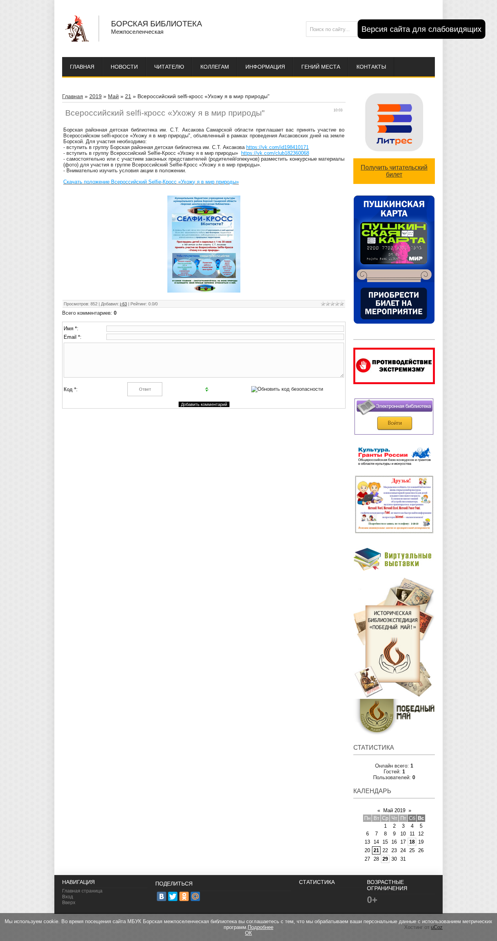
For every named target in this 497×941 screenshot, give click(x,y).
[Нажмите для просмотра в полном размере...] (203, 291)
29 (385, 859)
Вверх (68, 902)
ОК (248, 933)
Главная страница (82, 891)
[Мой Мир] (195, 896)
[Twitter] (172, 896)
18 (412, 842)
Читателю (169, 67)
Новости (124, 67)
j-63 (123, 304)
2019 (95, 96)
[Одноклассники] (184, 896)
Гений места (320, 67)
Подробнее (260, 927)
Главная (82, 67)
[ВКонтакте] (161, 896)
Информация (265, 67)
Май (113, 96)
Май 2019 (394, 810)
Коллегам (214, 67)
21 (128, 96)
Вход (67, 896)
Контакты (371, 67)
